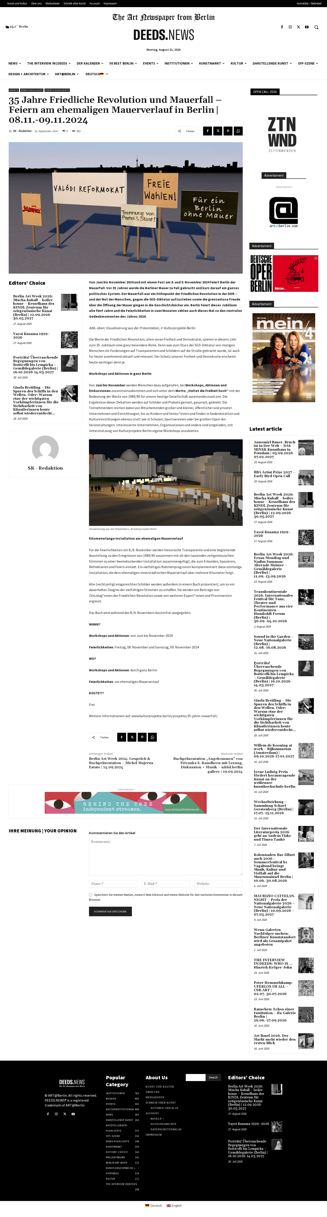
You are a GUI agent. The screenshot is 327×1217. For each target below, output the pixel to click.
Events (14, 90)
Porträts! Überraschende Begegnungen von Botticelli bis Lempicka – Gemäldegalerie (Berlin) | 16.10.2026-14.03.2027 (35, 364)
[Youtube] (307, 27)
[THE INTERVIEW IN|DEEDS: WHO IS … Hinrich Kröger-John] (306, 965)
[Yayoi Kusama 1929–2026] (69, 339)
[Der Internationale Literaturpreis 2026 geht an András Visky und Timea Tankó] (306, 834)
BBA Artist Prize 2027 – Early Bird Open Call (274, 474)
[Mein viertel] (283, 357)
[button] (316, 27)
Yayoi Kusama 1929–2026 (31, 336)
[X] (299, 27)
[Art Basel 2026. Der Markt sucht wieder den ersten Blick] (306, 1041)
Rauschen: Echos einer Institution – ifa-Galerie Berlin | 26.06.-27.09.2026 (275, 1015)
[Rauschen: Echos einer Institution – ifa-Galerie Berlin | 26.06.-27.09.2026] (306, 1014)
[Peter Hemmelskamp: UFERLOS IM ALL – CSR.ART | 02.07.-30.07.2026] (306, 988)
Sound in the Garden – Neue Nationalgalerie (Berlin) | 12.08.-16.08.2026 (274, 642)
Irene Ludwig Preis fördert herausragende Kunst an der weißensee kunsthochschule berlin (274, 779)
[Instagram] (290, 27)
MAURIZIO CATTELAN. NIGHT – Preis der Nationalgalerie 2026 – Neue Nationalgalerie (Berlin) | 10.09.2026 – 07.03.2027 (274, 905)
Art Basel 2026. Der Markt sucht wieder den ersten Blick (275, 1039)
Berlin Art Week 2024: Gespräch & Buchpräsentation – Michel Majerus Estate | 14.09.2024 (121, 763)
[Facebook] (282, 27)
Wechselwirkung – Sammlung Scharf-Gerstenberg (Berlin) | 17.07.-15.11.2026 (273, 807)
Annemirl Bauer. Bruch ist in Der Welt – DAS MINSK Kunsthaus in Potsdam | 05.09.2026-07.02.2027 (274, 449)
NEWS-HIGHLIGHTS (31, 90)
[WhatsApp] (238, 131)
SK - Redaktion (22, 131)
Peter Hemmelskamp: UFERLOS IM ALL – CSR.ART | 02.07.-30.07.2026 (273, 988)
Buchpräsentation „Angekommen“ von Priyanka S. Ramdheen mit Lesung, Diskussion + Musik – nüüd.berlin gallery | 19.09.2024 (208, 765)
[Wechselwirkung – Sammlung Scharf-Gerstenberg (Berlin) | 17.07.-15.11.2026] (306, 807)
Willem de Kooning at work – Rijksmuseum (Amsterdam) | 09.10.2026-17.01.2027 (274, 751)
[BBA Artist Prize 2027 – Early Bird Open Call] (306, 477)
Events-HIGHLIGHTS (57, 90)
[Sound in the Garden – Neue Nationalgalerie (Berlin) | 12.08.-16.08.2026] (306, 642)
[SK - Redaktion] (45, 449)
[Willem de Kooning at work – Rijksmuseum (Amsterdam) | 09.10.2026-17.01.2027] (306, 751)
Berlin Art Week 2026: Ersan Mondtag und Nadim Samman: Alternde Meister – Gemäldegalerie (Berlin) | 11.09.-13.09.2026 (273, 565)
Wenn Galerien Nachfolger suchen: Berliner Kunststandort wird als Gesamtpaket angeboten (275, 937)
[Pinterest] (228, 131)
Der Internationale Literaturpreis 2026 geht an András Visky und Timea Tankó (272, 834)
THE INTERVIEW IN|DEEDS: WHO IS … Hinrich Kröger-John (273, 964)
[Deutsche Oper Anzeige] (283, 273)
